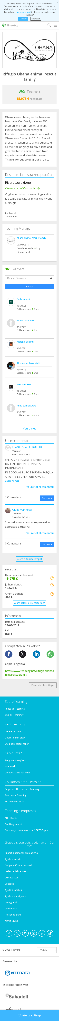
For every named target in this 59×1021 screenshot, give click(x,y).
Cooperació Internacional (18, 865)
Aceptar (23, 18)
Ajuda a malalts (13, 859)
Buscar (29, 286)
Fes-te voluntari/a (14, 801)
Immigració (11, 902)
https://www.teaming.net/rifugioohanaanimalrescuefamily (29, 672)
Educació (9, 883)
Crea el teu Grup (13, 731)
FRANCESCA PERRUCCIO (27, 447)
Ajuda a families (13, 889)
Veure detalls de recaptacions (29, 602)
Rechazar (35, 18)
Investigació (11, 908)
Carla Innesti (23, 299)
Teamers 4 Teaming (15, 795)
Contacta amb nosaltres (17, 772)
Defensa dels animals (16, 871)
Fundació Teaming (15, 708)
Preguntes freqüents (16, 760)
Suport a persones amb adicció (21, 852)
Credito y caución (14, 824)
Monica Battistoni (26, 320)
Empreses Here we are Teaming (22, 789)
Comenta (47, 498)
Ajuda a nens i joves (15, 896)
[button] (52, 578)
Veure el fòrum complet (29, 558)
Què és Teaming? (14, 714)
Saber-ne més (12, 480)
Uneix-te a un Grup (15, 737)
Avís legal (10, 766)
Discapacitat (11, 877)
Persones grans (13, 914)
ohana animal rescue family (31, 237)
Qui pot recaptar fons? (17, 743)
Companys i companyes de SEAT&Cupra (26, 830)
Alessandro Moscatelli (28, 363)
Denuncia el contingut (42, 685)
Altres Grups (11, 920)
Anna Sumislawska (26, 405)
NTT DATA (11, 817)
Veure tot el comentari (40, 487)
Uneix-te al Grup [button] (30, 1015)
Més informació (23, 12)
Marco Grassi (24, 384)
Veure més (29, 428)
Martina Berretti (25, 341)
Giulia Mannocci (22, 509)
